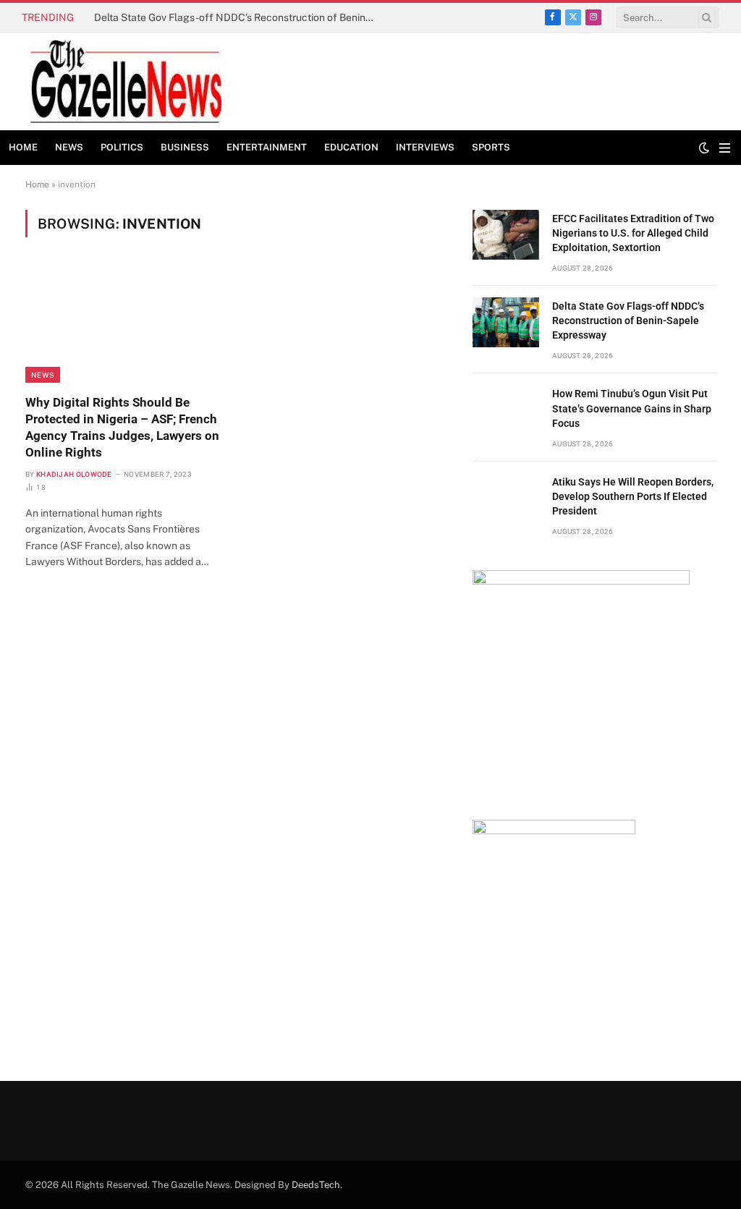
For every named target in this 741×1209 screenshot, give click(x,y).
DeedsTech (316, 1184)
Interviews (425, 147)
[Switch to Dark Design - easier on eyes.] (704, 147)
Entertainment (266, 147)
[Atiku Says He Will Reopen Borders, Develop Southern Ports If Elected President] (506, 498)
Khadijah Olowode (74, 474)
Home (23, 147)
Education (351, 147)
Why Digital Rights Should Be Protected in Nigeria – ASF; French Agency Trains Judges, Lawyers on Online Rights (122, 427)
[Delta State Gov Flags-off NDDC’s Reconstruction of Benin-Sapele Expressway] (506, 322)
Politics (122, 147)
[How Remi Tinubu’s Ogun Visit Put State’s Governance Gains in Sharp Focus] (506, 410)
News (69, 147)
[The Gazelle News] (126, 81)
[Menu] (724, 148)
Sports (491, 147)
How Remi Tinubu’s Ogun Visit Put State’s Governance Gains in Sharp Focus (631, 408)
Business (185, 147)
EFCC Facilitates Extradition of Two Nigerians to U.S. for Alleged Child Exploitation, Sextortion (633, 233)
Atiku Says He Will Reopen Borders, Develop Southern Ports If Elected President (633, 496)
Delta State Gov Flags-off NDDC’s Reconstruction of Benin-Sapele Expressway (239, 17)
